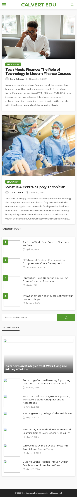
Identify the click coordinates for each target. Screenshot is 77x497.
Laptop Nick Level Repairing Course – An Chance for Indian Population (45, 279)
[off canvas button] (4, 4)
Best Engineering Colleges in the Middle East (48, 413)
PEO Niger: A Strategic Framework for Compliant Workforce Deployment (44, 262)
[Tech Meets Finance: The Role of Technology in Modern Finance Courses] (38, 37)
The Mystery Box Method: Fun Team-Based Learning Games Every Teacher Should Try (47, 431)
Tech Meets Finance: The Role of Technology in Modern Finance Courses (38, 72)
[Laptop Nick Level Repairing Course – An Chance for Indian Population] (12, 282)
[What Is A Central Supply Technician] (38, 145)
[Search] (72, 4)
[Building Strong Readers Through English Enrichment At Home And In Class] (12, 466)
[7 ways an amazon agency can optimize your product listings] (12, 300)
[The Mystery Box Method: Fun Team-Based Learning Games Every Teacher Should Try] (12, 434)
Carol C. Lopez (17, 79)
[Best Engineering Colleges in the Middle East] (12, 418)
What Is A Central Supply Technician (35, 187)
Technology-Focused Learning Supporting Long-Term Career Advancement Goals (46, 382)
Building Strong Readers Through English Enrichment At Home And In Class (45, 463)
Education (13, 64)
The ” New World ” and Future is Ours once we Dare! (46, 244)
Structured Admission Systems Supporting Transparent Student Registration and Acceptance (46, 399)
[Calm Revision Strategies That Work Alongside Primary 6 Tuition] (38, 356)
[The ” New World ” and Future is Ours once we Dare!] (12, 246)
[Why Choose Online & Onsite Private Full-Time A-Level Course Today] (12, 450)
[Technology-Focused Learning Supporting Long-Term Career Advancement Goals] (12, 385)
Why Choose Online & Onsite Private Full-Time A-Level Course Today (46, 447)
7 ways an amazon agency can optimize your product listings (48, 297)
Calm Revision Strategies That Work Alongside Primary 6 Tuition (36, 367)
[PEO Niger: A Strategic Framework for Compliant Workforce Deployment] (12, 264)
